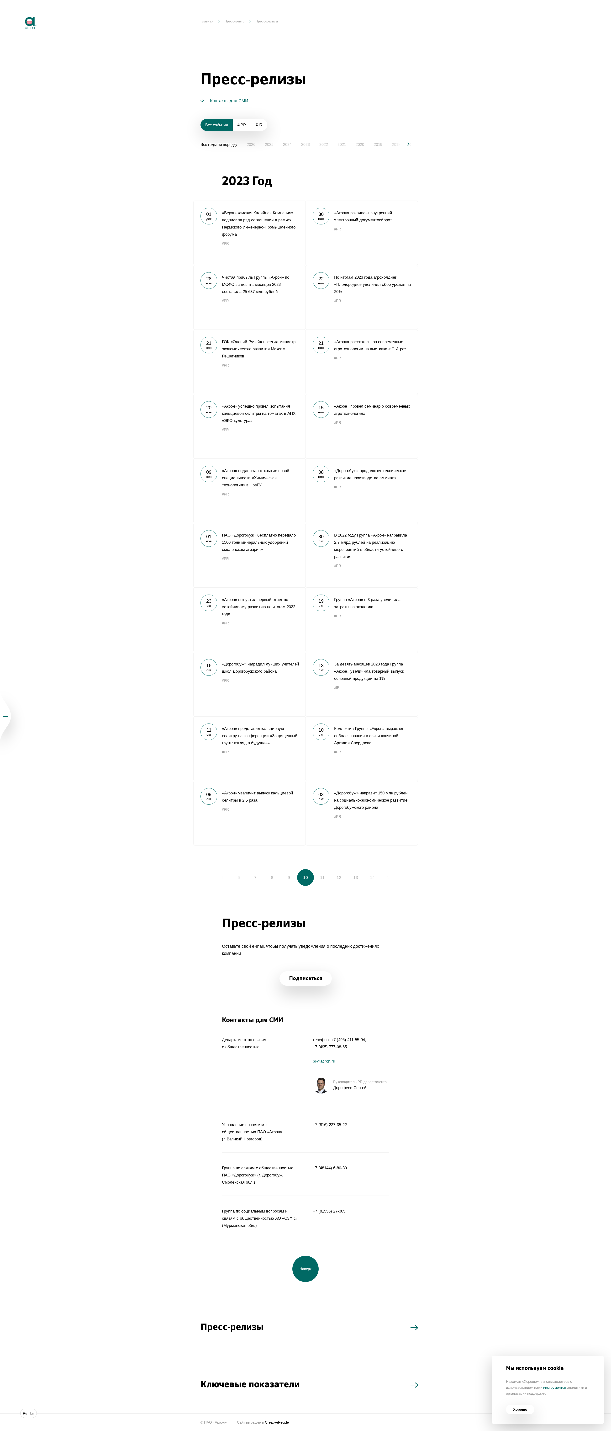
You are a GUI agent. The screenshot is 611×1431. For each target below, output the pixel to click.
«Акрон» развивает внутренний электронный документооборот (362, 233)
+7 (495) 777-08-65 (330, 1047)
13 (355, 877)
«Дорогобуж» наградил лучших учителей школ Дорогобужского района (249, 684)
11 (322, 877)
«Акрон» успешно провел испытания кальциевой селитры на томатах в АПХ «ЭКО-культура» (249, 426)
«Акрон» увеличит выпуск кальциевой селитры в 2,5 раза (249, 813)
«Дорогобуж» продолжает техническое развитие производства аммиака (362, 490)
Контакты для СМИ (229, 100)
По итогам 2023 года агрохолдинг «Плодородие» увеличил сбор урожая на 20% (362, 297)
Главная (206, 21)
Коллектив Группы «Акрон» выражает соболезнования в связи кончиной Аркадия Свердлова (362, 748)
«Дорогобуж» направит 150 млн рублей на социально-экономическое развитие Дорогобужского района (362, 813)
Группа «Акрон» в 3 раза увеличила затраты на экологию (362, 619)
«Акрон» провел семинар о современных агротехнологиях (362, 426)
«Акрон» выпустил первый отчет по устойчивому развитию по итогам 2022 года (249, 619)
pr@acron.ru (324, 1061)
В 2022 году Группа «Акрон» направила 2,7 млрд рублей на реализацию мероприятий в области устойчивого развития (362, 555)
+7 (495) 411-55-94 (348, 1039)
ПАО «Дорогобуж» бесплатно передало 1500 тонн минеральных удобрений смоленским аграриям (249, 555)
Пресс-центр (234, 21)
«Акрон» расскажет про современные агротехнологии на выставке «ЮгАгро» (362, 362)
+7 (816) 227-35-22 (330, 1124)
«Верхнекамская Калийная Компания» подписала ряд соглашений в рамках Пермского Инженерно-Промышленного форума (249, 233)
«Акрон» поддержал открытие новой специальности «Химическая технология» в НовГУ (249, 490)
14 (372, 877)
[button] (405, 144)
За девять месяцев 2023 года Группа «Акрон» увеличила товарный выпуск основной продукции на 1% (362, 684)
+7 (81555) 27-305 (329, 1211)
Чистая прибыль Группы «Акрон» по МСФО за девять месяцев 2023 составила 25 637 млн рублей (249, 297)
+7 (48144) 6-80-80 (330, 1168)
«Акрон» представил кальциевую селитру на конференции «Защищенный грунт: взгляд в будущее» (249, 748)
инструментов (554, 1387)
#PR (225, 243)
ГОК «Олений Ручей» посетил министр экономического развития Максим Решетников (249, 362)
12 (339, 877)
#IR (337, 688)
